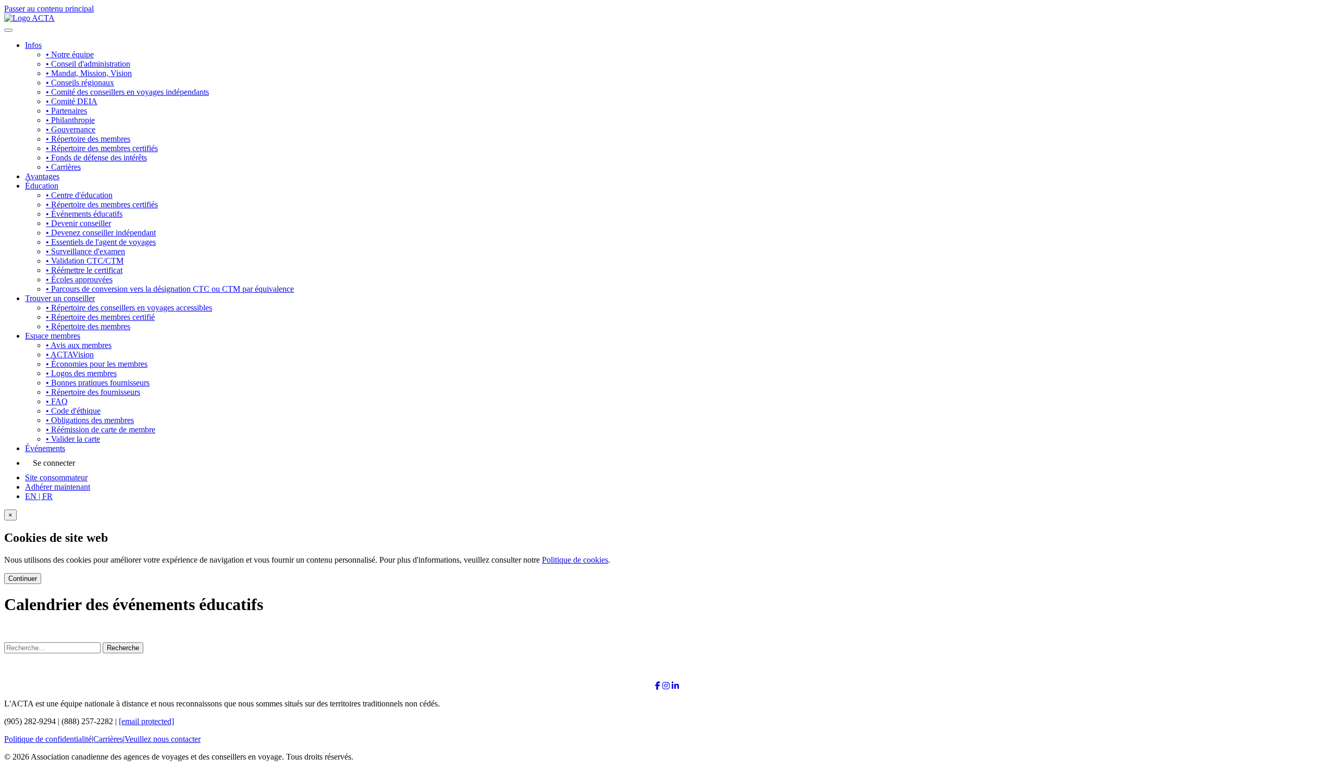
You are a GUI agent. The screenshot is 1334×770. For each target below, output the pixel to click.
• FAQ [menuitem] (57, 401)
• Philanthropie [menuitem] (70, 120)
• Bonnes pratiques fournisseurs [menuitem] (98, 382)
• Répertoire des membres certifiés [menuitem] (102, 148)
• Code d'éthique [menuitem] (73, 410)
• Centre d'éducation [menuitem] (79, 195)
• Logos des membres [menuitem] (81, 373)
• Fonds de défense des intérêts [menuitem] (96, 157)
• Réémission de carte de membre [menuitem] (100, 429)
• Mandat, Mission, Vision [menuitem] (89, 73)
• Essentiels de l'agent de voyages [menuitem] (101, 242)
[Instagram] (666, 685)
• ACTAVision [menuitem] (70, 354)
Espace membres (52, 335)
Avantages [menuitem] (42, 176)
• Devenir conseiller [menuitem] (78, 223)
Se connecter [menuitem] (54, 462)
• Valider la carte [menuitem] (73, 438)
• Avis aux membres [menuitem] (79, 345)
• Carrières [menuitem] (63, 167)
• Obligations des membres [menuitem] (90, 420)
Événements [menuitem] (45, 448)
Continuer (22, 578)
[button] (39, 496)
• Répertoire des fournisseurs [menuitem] (93, 392)
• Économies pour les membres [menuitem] (96, 363)
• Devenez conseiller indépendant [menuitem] (101, 232)
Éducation (41, 185)
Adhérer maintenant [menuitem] (57, 486)
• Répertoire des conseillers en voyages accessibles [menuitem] (129, 307)
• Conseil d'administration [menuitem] (88, 63)
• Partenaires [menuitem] (66, 110)
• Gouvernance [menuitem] (70, 129)
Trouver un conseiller (60, 298)
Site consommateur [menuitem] (56, 477)
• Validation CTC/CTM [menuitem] (84, 260)
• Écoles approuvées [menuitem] (79, 279)
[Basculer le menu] (8, 30)
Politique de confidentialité (48, 739)
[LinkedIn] (675, 685)
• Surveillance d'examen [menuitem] (85, 251)
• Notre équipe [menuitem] (70, 54)
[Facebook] (657, 685)
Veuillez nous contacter (163, 739)
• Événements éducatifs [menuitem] (84, 213)
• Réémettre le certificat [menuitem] (84, 270)
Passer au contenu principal (49, 8)
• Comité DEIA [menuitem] (71, 101)
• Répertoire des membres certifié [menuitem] (100, 317)
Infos (33, 45)
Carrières (108, 739)
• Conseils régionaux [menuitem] (80, 82)
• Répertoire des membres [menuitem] (88, 138)
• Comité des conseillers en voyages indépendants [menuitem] (127, 92)
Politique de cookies (575, 559)
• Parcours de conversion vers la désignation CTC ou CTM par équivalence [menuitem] (170, 288)
